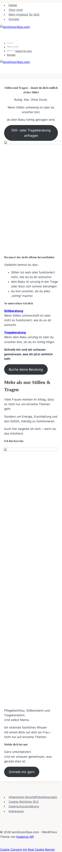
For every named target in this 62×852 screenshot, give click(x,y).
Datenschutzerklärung (24, 806)
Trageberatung (15, 332)
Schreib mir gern (21, 772)
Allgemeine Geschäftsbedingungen (33, 797)
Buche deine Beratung (26, 369)
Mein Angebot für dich (24, 14)
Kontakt (14, 19)
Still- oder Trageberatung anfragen (31, 133)
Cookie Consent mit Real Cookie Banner (27, 849)
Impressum (16, 811)
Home (13, 5)
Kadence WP (25, 837)
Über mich (16, 10)
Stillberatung (13, 311)
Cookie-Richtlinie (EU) (24, 801)
